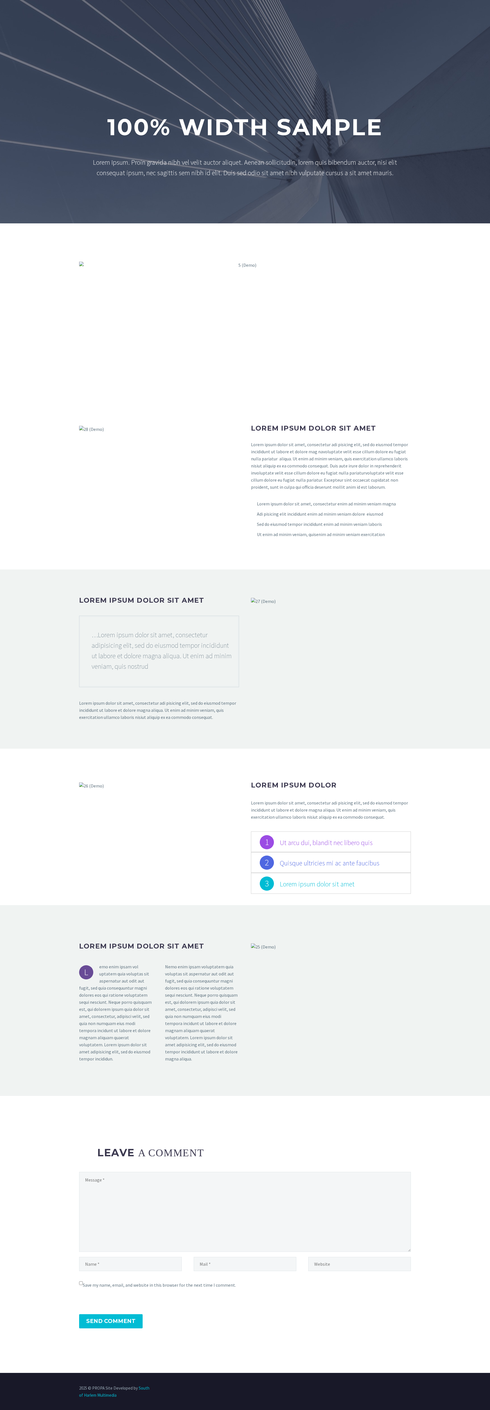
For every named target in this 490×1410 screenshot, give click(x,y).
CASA (85, 21)
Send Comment (111, 1321)
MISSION (139, 21)
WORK (279, 21)
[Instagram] (394, 1388)
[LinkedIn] (379, 1388)
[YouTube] (409, 1388)
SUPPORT (307, 21)
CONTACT (341, 21)
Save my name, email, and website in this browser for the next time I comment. (159, 1285)
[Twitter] (387, 1388)
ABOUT (111, 21)
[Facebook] (372, 1388)
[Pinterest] (402, 1388)
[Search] (363, 22)
